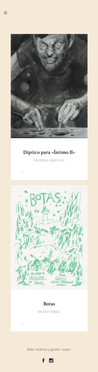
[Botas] (49, 237)
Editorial (51, 312)
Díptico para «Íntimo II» (49, 152)
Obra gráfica (51, 160)
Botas (49, 303)
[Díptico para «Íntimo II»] (49, 86)
